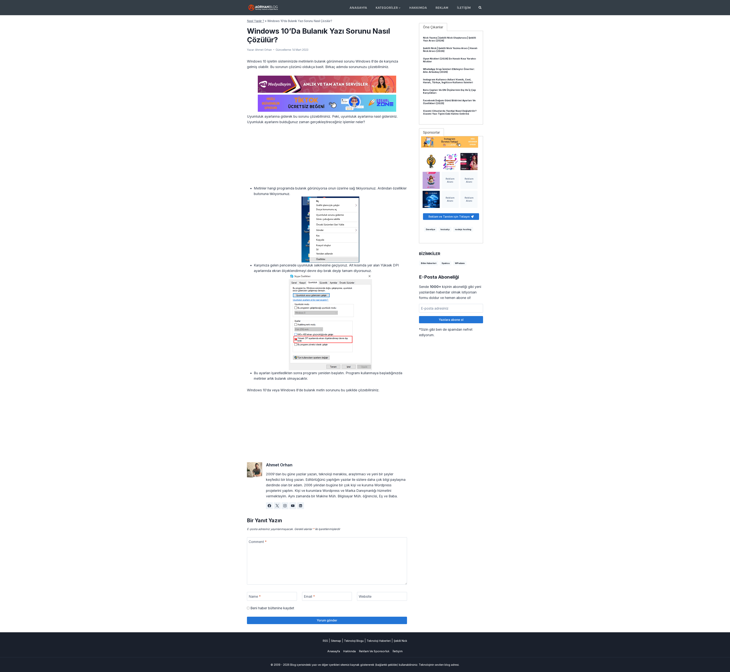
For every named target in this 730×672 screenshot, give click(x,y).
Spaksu (446, 263)
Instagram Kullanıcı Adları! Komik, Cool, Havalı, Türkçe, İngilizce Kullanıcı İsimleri (448, 81)
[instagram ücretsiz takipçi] (451, 142)
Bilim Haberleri (428, 263)
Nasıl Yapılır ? (255, 21)
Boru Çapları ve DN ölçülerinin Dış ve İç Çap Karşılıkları (449, 91)
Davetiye (430, 229)
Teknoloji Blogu (354, 640)
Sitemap (336, 640)
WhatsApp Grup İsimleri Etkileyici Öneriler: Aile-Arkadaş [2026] (449, 70)
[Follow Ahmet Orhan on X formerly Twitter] (277, 505)
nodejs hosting (463, 229)
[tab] (433, 27)
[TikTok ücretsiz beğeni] (327, 103)
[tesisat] (431, 161)
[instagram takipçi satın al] (450, 161)
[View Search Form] (480, 8)
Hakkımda (418, 8)
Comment (258, 542)
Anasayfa (358, 8)
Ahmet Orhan (263, 49)
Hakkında (349, 651)
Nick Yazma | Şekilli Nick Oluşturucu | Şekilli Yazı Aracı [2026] (449, 39)
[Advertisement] (327, 157)
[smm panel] (327, 84)
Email (309, 596)
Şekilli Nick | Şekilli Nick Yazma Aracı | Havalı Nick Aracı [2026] (450, 49)
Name (255, 596)
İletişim (464, 8)
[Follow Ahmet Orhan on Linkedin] (300, 505)
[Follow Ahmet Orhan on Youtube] (292, 505)
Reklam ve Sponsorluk (374, 651)
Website (365, 596)
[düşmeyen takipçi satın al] (469, 161)
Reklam (442, 8)
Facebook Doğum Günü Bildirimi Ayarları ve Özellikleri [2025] (449, 102)
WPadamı (460, 263)
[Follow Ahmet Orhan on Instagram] (285, 505)
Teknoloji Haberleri (379, 640)
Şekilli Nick (400, 640)
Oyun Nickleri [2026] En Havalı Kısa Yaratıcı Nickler (449, 60)
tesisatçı (445, 229)
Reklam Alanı (450, 180)
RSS (325, 640)
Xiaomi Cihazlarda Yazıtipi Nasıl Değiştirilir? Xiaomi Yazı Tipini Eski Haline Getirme (450, 112)
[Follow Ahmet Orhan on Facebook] (269, 505)
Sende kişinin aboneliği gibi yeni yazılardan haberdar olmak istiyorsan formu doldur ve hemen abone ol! (450, 292)
